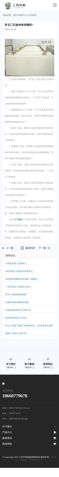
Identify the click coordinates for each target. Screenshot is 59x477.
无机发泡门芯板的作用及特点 (19, 271)
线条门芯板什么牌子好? (16, 333)
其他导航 (7, 444)
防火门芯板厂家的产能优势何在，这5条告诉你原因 (29, 326)
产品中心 (7, 432)
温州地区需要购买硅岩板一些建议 (21, 279)
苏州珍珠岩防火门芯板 (15, 318)
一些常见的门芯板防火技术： (19, 287)
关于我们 (7, 426)
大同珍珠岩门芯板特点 (15, 263)
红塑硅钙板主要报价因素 (17, 302)
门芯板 (18, 219)
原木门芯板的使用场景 (15, 294)
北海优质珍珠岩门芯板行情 (18, 310)
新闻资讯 (7, 438)
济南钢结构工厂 (36, 460)
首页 (15, 15)
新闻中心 (22, 15)
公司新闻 (32, 15)
